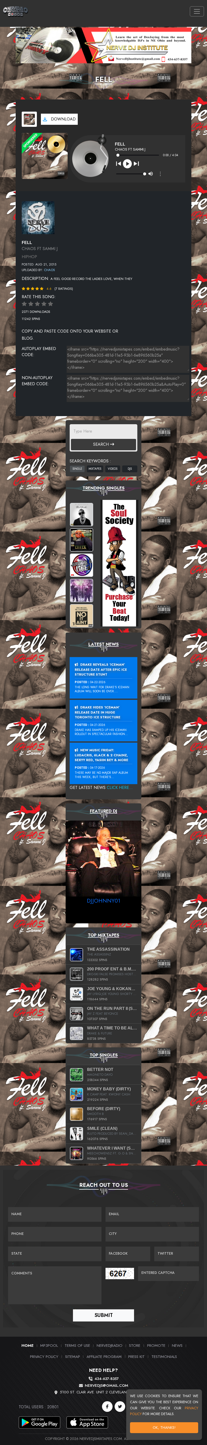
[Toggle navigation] (197, 11)
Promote (156, 1345)
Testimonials (164, 1356)
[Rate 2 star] (30, 304)
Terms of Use (77, 1345)
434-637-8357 (106, 1378)
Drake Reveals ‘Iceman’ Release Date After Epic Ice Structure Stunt (101, 669)
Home (27, 1345)
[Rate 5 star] (50, 304)
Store (134, 1345)
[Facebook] (107, 1406)
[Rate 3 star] (37, 304)
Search (101, 444)
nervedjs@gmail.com (106, 1385)
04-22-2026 (98, 682)
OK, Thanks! (164, 1427)
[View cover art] (29, 119)
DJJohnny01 (103, 901)
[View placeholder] (38, 217)
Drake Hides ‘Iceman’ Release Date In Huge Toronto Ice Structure (97, 712)
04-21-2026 (97, 725)
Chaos (49, 270)
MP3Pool (49, 1345)
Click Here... (120, 787)
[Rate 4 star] (43, 304)
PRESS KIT (136, 1356)
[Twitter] (120, 1406)
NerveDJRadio (109, 1345)
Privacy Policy (44, 1356)
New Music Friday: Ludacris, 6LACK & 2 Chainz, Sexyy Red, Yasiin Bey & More (101, 755)
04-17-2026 (97, 767)
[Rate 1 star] (24, 304)
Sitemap (72, 1356)
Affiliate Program (104, 1356)
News (177, 1345)
